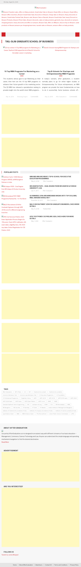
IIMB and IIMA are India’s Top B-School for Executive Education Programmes (50, 177)
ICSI (52, 404)
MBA (18, 414)
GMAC (49, 401)
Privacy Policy (74, 565)
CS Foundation (60, 395)
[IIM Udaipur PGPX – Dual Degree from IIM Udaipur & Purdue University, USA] (14, 189)
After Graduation (48, 181)
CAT (30, 392)
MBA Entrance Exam (28, 414)
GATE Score (41, 401)
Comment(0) (34, 97)
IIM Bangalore (6, 408)
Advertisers (38, 565)
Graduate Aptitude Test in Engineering (13, 404)
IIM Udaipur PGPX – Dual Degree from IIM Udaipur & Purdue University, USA (53, 187)
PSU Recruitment (41, 414)
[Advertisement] (40, 119)
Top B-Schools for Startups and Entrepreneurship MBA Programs (61, 72)
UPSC (72, 414)
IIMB (68, 404)
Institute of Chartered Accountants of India (15, 411)
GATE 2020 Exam (7, 401)
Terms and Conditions (61, 565)
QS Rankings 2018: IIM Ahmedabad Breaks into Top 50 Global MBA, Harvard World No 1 (53, 196)
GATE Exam (18, 401)
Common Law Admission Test (28, 395)
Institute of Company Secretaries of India (41, 411)
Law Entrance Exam (8, 414)
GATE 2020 (73, 398)
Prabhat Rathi (47, 209)
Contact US (48, 565)
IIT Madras (43, 408)
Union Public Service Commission (58, 414)
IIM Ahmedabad (60, 404)
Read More (5, 442)
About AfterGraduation (26, 565)
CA (25, 392)
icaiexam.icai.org (36, 404)
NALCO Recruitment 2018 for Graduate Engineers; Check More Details (54, 205)
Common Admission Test (10, 395)
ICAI (28, 404)
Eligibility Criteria (26, 398)
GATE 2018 (43, 398)
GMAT (55, 401)
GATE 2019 (52, 398)
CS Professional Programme (10, 398)
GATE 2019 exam (63, 398)
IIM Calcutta (16, 408)
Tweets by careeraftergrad (10, 555)
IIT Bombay (26, 408)
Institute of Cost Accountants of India (65, 411)
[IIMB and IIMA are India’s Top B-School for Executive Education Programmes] (14, 180)
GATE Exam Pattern (30, 401)
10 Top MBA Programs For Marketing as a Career (21, 72)
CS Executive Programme (46, 395)
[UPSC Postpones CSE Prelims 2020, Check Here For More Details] (14, 223)
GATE (35, 398)
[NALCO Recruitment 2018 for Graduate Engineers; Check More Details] (14, 208)
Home (15, 565)
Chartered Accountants (55, 392)
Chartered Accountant (40, 392)
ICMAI (46, 404)
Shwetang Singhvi (22, 97)
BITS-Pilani (18, 392)
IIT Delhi (34, 408)
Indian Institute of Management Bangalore (60, 408)
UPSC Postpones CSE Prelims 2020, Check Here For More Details (52, 217)
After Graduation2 (61, 97)
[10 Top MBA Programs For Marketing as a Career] (21, 50)
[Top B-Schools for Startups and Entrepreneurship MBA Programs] (60, 49)
